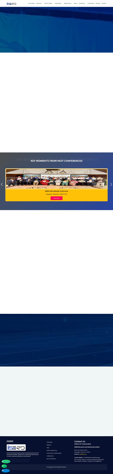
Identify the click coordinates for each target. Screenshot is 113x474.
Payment (49, 444)
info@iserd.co (82, 454)
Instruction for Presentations (54, 453)
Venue (75, 3)
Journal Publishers (51, 458)
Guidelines (82, 3)
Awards (98, 3)
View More (56, 198)
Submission (58, 3)
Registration (67, 3)
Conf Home (31, 3)
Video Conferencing (52, 450)
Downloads (49, 442)
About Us (39, 3)
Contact (104, 3)
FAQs (48, 447)
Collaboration (50, 456)
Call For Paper (48, 3)
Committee (91, 3)
